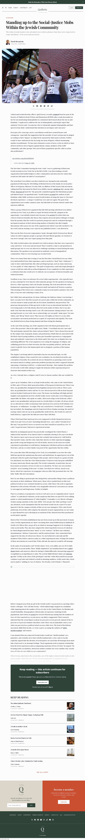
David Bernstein (17, 41)
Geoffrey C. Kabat (16, 706)
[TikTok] (47, 820)
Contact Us (54, 815)
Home (10, 7)
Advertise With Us (69, 815)
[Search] (6, 7)
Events (15, 7)
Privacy (47, 815)
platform (57, 189)
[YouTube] (50, 820)
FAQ (61, 815)
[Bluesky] (41, 820)
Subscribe (79, 7)
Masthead (13, 815)
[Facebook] (35, 820)
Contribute (24, 7)
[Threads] (44, 820)
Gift (30, 7)
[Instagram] (53, 820)
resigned (56, 114)
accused (53, 194)
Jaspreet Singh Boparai (17, 741)
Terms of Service (37, 815)
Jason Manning (15, 729)
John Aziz (13, 718)
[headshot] (8, 42)
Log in (71, 7)
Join (31, 805)
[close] (83, 2)
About (20, 815)
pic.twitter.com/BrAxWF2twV (23, 158)
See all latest (42, 772)
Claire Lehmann (15, 764)
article (52, 215)
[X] (32, 820)
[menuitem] (10, 8)
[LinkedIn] (38, 820)
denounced (20, 192)
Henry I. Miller (15, 753)
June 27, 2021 (29, 163)
